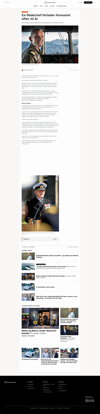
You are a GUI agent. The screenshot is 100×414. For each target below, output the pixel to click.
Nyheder (36, 6)
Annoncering (30, 386)
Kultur (41, 6)
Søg (8, 2)
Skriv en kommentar (73, 246)
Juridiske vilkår (46, 387)
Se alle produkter (31, 388)
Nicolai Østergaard (29, 69)
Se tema (55, 239)
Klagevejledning (46, 389)
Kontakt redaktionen (62, 384)
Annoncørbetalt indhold (48, 391)
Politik (46, 6)
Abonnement (30, 384)
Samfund (52, 6)
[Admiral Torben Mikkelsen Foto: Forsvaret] (50, 44)
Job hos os (60, 388)
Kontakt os (60, 386)
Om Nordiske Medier (61, 6)
